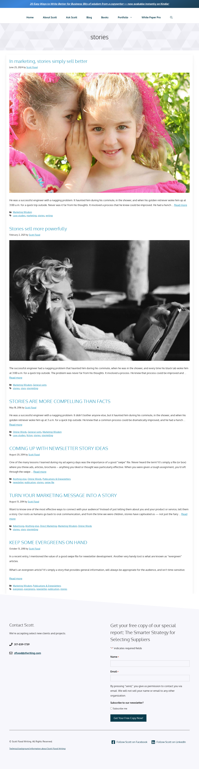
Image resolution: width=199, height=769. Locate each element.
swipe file (49, 482)
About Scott (50, 17)
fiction (30, 435)
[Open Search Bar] (171, 17)
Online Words (20, 431)
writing (49, 215)
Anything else (20, 478)
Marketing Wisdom (22, 212)
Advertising (18, 526)
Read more (180, 205)
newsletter (18, 482)
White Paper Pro (151, 17)
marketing (32, 215)
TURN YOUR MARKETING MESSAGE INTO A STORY (63, 495)
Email (114, 671)
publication (30, 482)
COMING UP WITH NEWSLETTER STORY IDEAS (58, 448)
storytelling (32, 388)
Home (30, 17)
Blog (89, 17)
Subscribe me (120, 708)
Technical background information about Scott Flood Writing (37, 748)
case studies (19, 215)
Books (105, 17)
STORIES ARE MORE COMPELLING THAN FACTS (59, 401)
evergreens (29, 589)
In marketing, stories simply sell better (48, 61)
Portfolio (123, 17)
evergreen (18, 589)
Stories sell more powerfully (38, 228)
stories (41, 215)
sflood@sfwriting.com (27, 653)
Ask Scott (71, 17)
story (23, 388)
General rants (40, 384)
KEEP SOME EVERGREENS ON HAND (48, 542)
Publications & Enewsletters (57, 478)
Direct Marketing (48, 526)
